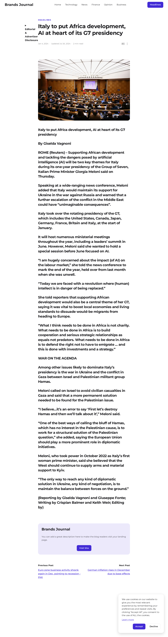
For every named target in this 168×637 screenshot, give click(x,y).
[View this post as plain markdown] (123, 44)
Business (121, 4)
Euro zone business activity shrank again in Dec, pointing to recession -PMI (59, 574)
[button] (127, 44)
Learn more (128, 619)
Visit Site (84, 548)
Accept (139, 626)
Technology (71, 4)
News (84, 4)
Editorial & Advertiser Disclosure (29, 35)
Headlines (155, 4)
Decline (154, 626)
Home (57, 4)
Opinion (108, 4)
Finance (96, 4)
